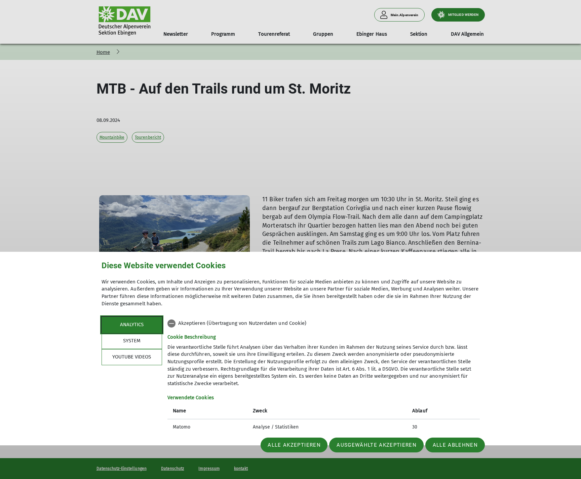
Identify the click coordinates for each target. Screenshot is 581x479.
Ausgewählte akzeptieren (377, 445)
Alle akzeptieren (294, 445)
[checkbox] (323, 323)
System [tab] (132, 341)
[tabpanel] (323, 376)
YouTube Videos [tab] (131, 357)
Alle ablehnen (455, 445)
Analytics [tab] (132, 324)
